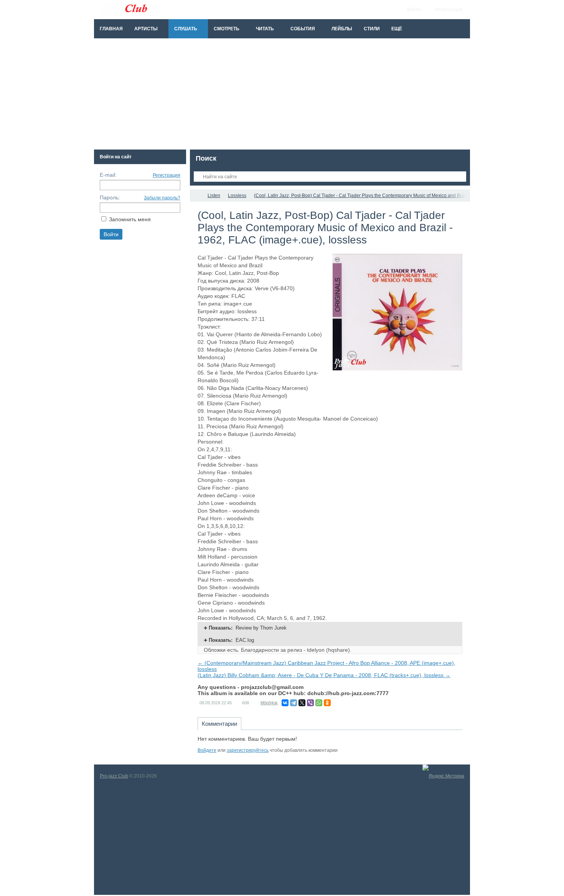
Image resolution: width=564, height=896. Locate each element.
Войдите (207, 750)
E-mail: (108, 175)
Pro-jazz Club (114, 776)
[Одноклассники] (327, 702)
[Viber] (310, 702)
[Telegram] (293, 702)
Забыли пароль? (162, 198)
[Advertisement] (282, 96)
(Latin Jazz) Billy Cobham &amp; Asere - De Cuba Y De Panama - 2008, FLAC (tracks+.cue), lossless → (324, 675)
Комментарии (219, 723)
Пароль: (110, 197)
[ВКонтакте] (285, 702)
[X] (301, 702)
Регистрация (166, 175)
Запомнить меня (130, 219)
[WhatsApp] (318, 702)
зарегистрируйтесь (248, 750)
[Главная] (197, 195)
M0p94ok (269, 702)
